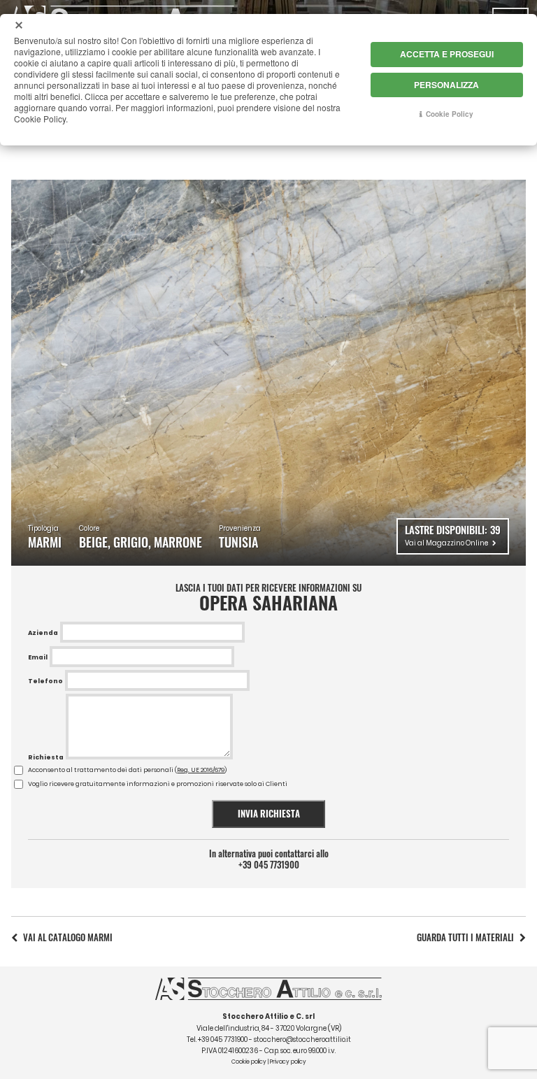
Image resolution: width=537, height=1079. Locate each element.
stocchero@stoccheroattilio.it (302, 1039)
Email (38, 657)
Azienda (43, 633)
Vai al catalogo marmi (68, 937)
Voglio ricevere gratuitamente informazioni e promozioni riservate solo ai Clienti (157, 784)
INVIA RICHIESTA (269, 813)
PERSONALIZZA (446, 84)
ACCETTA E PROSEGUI (447, 54)
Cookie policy (248, 1062)
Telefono (45, 681)
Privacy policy (288, 1062)
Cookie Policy (449, 113)
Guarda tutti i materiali (465, 937)
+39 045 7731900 (268, 865)
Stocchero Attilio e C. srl (268, 1016)
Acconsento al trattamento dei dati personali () (127, 770)
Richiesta (46, 757)
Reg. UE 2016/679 (200, 770)
